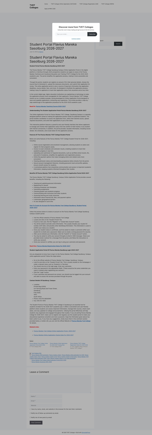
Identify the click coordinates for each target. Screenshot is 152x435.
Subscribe (92, 34)
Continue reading (76, 38)
